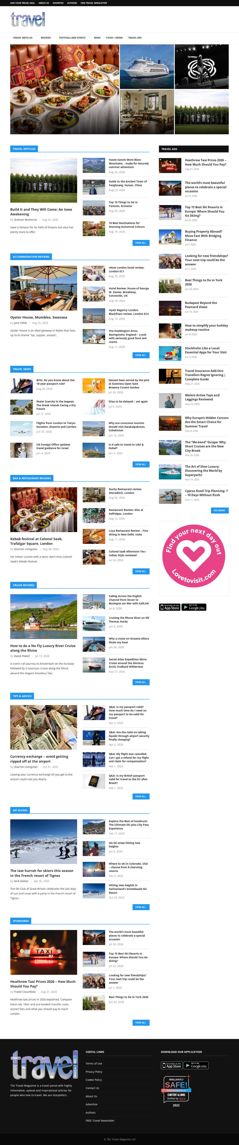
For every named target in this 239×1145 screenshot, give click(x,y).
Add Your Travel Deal (22, 2)
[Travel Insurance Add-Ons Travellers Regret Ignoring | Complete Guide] (170, 376)
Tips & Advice (22, 696)
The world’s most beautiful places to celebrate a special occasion (127, 935)
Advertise (58, 2)
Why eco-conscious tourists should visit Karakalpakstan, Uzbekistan (127, 426)
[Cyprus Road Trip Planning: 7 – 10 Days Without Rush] (170, 496)
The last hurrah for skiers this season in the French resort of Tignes (41, 873)
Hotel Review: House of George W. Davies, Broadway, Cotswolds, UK (129, 292)
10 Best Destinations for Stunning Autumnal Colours (127, 224)
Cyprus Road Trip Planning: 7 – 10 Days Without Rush (206, 493)
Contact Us (92, 1088)
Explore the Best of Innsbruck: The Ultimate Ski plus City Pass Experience (129, 824)
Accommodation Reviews (31, 256)
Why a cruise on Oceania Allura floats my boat (129, 640)
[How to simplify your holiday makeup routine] (170, 330)
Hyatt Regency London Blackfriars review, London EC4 (129, 312)
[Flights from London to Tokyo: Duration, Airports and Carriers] (21, 428)
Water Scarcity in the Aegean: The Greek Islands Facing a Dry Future (56, 405)
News (97, 37)
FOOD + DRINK (114, 37)
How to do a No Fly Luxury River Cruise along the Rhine (43, 648)
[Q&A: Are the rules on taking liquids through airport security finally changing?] (94, 737)
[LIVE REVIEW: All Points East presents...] (202, 66)
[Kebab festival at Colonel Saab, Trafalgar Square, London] (43, 509)
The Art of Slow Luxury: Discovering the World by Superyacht (203, 470)
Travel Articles (22, 37)
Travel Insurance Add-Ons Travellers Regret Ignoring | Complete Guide (205, 375)
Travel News (22, 369)
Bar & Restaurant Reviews (32, 478)
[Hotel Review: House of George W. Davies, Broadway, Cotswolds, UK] (94, 294)
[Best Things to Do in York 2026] (94, 1002)
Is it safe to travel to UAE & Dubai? (126, 446)
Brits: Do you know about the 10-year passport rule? (55, 382)
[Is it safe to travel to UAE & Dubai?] (94, 450)
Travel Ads (135, 37)
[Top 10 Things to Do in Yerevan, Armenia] (94, 207)
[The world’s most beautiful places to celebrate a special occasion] (94, 937)
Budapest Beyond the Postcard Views (201, 305)
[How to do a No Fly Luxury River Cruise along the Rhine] (43, 616)
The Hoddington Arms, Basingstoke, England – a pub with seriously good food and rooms (128, 336)
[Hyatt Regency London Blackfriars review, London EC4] (94, 315)
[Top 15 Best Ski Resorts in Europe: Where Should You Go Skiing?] (94, 959)
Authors (72, 2)
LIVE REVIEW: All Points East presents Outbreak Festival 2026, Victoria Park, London (199, 80)
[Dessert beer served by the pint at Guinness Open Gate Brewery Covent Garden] (94, 385)
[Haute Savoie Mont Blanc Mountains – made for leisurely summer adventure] (94, 165)
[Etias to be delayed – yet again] (94, 407)
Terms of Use (94, 1063)
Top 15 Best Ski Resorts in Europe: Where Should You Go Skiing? (128, 957)
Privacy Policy (94, 1071)
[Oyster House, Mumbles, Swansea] (43, 288)
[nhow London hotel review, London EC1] (94, 273)
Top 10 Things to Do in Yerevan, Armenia (123, 204)
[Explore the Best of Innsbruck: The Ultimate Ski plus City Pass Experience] (94, 826)
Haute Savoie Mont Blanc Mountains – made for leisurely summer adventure (129, 163)
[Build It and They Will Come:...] (202, 112)
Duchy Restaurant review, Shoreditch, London (143, 127)
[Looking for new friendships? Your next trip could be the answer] (94, 980)
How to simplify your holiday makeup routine (206, 327)
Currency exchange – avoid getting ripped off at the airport (39, 758)
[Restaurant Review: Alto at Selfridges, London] (94, 515)
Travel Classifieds (25, 991)
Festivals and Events (72, 37)
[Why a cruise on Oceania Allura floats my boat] (94, 644)
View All (140, 242)
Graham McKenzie (25, 219)
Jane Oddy (20, 323)
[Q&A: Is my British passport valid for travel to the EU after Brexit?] (94, 781)
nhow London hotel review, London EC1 (126, 269)
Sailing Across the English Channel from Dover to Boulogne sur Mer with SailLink (129, 599)
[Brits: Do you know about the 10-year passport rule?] (21, 385)
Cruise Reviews (23, 585)
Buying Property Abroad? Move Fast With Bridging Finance (203, 235)
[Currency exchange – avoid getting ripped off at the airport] (43, 727)
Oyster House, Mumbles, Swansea (38, 317)
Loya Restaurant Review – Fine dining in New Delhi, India (128, 532)
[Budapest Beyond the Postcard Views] (170, 308)
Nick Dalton (21, 881)
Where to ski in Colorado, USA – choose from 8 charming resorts (128, 867)
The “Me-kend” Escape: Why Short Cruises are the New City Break (205, 446)
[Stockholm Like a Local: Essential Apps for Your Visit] (170, 353)
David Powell (22, 656)
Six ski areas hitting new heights (124, 844)
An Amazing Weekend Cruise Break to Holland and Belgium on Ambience (146, 80)
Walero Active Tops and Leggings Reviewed (202, 397)
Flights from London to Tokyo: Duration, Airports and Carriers (56, 424)
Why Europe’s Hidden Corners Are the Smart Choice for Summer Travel (207, 422)
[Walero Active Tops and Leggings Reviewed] (170, 400)
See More (219, 510)
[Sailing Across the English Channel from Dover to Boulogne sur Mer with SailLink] (94, 601)
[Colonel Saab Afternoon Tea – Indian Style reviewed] (94, 557)
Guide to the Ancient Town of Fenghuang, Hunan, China (128, 183)
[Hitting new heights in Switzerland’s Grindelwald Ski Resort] (94, 890)
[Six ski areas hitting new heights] (94, 848)
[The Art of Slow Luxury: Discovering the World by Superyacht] (170, 471)
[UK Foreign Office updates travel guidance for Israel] (21, 450)
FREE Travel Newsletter (94, 2)
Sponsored (21, 921)
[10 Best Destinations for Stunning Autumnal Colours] (94, 228)
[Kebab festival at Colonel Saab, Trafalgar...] (64, 89)
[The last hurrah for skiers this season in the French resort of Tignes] (43, 841)
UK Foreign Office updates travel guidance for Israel (53, 446)
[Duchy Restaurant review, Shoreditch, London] (147, 112)
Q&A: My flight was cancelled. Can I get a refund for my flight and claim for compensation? (129, 757)
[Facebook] (218, 3)
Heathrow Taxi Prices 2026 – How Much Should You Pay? (43, 983)
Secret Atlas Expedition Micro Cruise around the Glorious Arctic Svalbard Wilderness (128, 663)
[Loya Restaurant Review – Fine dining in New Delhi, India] (94, 536)
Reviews (46, 37)
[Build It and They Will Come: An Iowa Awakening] (43, 180)
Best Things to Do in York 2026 (128, 997)
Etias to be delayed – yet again (128, 401)
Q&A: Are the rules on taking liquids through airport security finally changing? (129, 735)
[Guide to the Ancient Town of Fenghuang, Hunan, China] (94, 187)
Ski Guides (20, 810)
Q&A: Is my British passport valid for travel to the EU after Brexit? (128, 779)
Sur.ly (182, 1098)
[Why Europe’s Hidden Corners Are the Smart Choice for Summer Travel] (170, 423)
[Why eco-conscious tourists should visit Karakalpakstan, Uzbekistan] (94, 428)
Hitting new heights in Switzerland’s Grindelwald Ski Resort (128, 888)
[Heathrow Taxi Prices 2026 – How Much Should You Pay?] (43, 952)
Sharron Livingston (26, 549)
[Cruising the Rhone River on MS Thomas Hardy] (94, 623)
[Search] (227, 38)
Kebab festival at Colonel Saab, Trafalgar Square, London (64, 125)
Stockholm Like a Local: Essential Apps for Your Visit (206, 350)
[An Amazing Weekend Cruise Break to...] (147, 66)
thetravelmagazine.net (176, 1090)
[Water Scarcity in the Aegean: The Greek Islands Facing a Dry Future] (21, 407)
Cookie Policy (94, 1080)
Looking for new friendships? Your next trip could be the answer (127, 978)
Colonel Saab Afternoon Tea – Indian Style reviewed (128, 553)
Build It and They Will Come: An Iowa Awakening (202, 127)
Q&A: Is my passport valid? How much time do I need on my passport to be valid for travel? (128, 712)
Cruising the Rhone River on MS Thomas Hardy (129, 619)
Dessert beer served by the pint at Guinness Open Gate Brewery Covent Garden (129, 383)
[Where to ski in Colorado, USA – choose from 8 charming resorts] (94, 869)
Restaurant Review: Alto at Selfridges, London (126, 511)
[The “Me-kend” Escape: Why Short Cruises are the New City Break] (170, 447)
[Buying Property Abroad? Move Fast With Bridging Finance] (170, 236)
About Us (44, 2)
